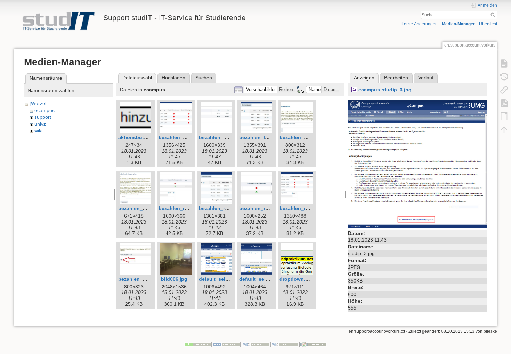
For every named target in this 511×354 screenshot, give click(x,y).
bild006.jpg (174, 279)
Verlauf (425, 78)
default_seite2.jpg (260, 279)
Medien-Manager (458, 24)
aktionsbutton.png (140, 137)
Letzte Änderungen (420, 24)
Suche (493, 14)
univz (40, 124)
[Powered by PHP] (227, 344)
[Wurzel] (39, 103)
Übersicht (488, 24)
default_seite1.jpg (220, 279)
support (42, 117)
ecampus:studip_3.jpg (385, 89)
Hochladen (173, 78)
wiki (38, 130)
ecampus (44, 110)
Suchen (203, 78)
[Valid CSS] (284, 344)
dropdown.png (297, 279)
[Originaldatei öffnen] (417, 163)
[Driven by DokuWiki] (313, 344)
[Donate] (198, 344)
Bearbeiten (396, 78)
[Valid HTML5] (255, 344)
